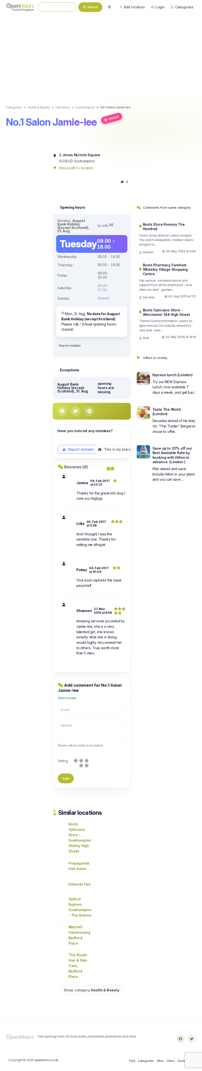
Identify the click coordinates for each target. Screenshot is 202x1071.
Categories (146, 1061)
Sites (160, 1061)
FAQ (132, 1061)
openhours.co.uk (46, 1060)
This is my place (117, 449)
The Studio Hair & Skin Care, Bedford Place (77, 966)
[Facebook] (180, 1038)
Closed (113, 118)
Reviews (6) (76, 466)
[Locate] (109, 7)
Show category (91, 990)
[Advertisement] (101, 54)
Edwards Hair (79, 884)
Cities (171, 1061)
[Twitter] (191, 1038)
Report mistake (70, 345)
